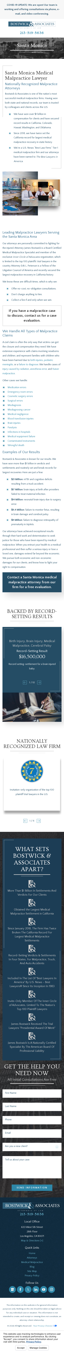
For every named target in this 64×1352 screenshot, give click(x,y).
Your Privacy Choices (43, 1326)
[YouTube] (43, 1289)
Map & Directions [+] (32, 1240)
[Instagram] (51, 1289)
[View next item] (39, 682)
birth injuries (36, 360)
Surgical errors (15, 400)
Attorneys (32, 1257)
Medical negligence (18, 414)
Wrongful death (16, 445)
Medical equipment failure (21, 436)
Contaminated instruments (21, 441)
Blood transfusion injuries (21, 418)
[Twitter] (28, 1289)
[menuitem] (31, 1253)
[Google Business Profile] (12, 1289)
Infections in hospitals (19, 432)
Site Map (32, 1271)
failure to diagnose (28, 364)
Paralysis (12, 427)
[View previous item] (24, 682)
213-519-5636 (32, 33)
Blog (32, 1266)
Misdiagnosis (14, 405)
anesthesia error (38, 369)
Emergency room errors (20, 391)
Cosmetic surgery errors (20, 396)
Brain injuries (14, 423)
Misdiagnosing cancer (19, 409)
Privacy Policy (32, 1275)
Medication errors (17, 387)
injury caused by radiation (15, 369)
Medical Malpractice (32, 1262)
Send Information (32, 1187)
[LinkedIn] (35, 1289)
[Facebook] (20, 1289)
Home (32, 1253)
